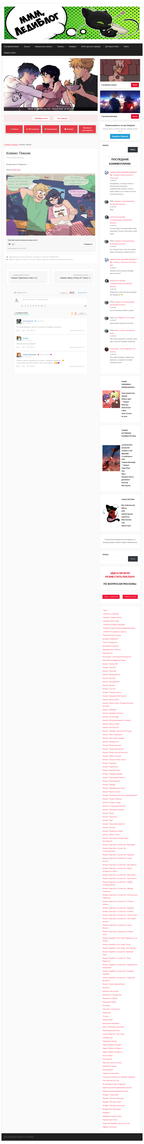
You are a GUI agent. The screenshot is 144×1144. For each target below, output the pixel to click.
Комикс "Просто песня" (111, 792)
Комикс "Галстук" (109, 689)
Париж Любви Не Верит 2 (112, 1048)
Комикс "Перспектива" (111, 770)
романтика (53, 259)
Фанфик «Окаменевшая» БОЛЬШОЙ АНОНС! (121, 220)
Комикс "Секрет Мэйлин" (112, 799)
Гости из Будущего (109, 642)
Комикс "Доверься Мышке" (113, 713)
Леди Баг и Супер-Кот (41, 257)
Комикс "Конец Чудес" (111, 724)
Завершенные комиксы (43, 46)
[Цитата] (36, 306)
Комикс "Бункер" (108, 678)
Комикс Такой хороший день (113, 984)
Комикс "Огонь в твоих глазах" (114, 760)
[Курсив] (25, 306)
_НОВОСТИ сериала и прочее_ (114, 632)
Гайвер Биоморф (29, 354)
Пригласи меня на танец (112, 1063)
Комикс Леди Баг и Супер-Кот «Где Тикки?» (119, 878)
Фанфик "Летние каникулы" (113, 1098)
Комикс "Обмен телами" (111, 756)
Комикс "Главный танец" (111, 692)
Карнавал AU (107, 653)
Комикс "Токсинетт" (110, 817)
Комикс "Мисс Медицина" (112, 735)
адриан (11, 259)
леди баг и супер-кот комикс (25, 259)
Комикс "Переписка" (110, 767)
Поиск (132, 559)
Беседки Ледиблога (110, 639)
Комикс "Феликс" (109, 827)
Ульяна (25, 338)
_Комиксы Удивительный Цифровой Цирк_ (119, 628)
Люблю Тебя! (107, 1020)
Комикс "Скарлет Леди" (111, 802)
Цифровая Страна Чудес (112, 1116)
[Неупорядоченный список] (33, 306)
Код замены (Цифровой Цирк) (114, 660)
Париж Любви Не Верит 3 (112, 1052)
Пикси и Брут (107, 1055)
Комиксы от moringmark (112, 995)
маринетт (45, 259)
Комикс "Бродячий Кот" (111, 674)
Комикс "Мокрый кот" (110, 742)
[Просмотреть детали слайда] (51, 84)
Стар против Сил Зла (110, 1080)
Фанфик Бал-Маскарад (111, 1109)
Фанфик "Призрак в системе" (113, 1105)
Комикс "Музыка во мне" (112, 745)
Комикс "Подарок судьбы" (112, 774)
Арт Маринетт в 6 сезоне (125, 318)
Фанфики (72, 46)
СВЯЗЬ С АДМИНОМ (111, 597)
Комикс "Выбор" (108, 685)
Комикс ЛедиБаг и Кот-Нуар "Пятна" (116, 944)
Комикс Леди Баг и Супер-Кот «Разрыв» (118, 908)
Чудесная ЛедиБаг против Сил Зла (116, 1123)
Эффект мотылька (109, 1127)
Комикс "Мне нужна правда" (113, 738)
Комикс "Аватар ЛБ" (110, 664)
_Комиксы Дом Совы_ (111, 621)
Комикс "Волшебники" (111, 682)
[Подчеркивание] (28, 306)
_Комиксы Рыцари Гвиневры (113, 625)
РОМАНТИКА (54, 257)
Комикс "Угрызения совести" (113, 824)
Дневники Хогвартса (110, 646)
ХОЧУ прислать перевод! (90, 46)
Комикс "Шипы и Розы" (111, 835)
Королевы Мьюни (109, 1002)
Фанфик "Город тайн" (110, 1095)
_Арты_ (105, 610)
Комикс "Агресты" (109, 667)
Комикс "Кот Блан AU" (110, 727)
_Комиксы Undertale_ (111, 614)
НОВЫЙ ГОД (107, 1038)
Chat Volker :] (115, 349)
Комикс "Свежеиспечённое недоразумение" (120, 795)
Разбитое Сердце (109, 1066)
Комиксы (60, 46)
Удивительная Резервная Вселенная (116, 1088)
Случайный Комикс (11, 46)
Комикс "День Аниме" (110, 700)
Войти (126, 46)
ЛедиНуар (106, 1013)
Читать (135, 85)
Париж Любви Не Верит (111, 1045)
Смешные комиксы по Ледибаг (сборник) (118, 1077)
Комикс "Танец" (108, 813)
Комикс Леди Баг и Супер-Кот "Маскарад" (118, 845)
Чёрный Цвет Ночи (109, 1120)
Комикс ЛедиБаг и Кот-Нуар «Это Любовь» (119, 948)
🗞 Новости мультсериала (87, 129)
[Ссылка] (41, 306)
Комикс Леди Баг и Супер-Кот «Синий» (118, 911)
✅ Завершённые (50, 129)
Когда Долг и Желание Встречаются (116, 657)
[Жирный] (22, 306)
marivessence (28, 321)
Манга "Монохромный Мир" (113, 1027)
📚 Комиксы (14, 129)
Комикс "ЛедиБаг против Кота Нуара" (117, 731)
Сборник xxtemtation (110, 1073)
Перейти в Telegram (120, 136)
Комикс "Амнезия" (109, 671)
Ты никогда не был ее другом (113, 1084)
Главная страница (11, 145)
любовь (38, 259)
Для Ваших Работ (112, 46)
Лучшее (27, 46)
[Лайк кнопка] (9, 244)
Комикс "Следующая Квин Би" (114, 806)
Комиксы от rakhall (109, 998)
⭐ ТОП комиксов (32, 129)
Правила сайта (10, 53)
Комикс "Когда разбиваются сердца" (116, 720)
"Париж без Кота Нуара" (111, 635)
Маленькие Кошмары (110, 1023)
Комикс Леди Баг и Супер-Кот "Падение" (118, 855)
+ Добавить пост (41, 118)
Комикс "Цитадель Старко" (112, 831)
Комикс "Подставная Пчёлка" (113, 777)
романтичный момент (65, 259)
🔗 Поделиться (87, 244)
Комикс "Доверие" (109, 710)
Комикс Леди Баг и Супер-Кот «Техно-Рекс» (120, 915)
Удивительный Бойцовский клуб (115, 1091)
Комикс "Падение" (109, 763)
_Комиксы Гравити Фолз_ (112, 617)
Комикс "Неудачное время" (113, 749)
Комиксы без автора (110, 991)
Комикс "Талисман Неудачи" (113, 810)
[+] (44, 305)
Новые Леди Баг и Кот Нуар (113, 1034)
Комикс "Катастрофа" (110, 717)
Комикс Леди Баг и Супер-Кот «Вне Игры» (119, 875)
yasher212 (113, 217)
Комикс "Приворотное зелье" (113, 788)
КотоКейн (106, 1005)
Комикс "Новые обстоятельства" (115, 752)
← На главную (61, 118)
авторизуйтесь (82, 292)
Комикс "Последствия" (111, 781)
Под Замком (107, 1059)
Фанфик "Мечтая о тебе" (111, 1102)
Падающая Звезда (109, 1041)
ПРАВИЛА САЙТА (130, 597)
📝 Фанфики (69, 129)
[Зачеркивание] (30, 306)
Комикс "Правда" (108, 785)
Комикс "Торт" (107, 820)
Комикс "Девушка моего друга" (114, 696)
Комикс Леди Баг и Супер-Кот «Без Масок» (119, 865)
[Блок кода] (39, 306)
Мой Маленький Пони (111, 1030)
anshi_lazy (16, 170)
